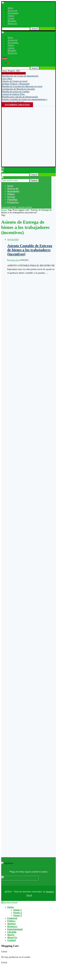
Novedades (13, 13)
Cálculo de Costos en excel (14, 81)
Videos (11, 15)
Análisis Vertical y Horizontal (15, 83)
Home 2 (17, 912)
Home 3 (17, 915)
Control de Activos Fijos (13, 94)
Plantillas (12, 21)
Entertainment (15, 929)
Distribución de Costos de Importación (20, 76)
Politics (11, 921)
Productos (12, 23)
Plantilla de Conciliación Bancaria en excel (22, 86)
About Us (12, 937)
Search (35, 29)
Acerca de (12, 10)
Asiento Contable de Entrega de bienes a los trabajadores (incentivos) (29, 250)
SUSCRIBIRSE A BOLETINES (17, 105)
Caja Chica (7, 78)
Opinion (11, 923)
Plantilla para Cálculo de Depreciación (20, 97)
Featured (12, 918)
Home (4, 210)
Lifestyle (11, 932)
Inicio (10, 8)
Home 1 (17, 910)
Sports (10, 934)
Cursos (11, 18)
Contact (11, 940)
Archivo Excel (14, 260)
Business (12, 926)
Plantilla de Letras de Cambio (15, 91)
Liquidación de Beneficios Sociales (18, 89)
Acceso (4, 58)
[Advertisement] (28, 136)
